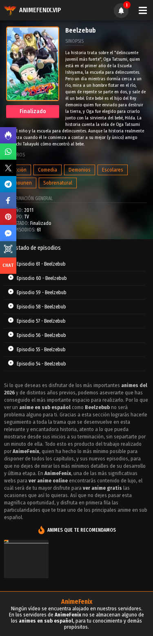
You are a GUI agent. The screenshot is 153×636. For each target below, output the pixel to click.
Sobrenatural (57, 183)
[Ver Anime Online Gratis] (26, 571)
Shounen (22, 183)
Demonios (80, 170)
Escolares (112, 170)
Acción (19, 170)
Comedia (47, 170)
